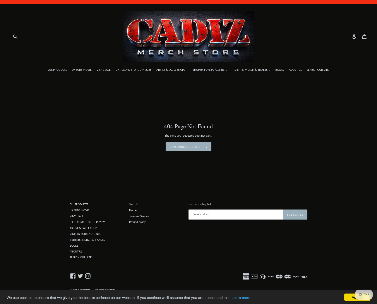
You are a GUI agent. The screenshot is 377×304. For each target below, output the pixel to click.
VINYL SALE (104, 70)
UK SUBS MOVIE (82, 70)
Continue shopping (185, 146)
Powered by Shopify (105, 290)
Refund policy (137, 222)
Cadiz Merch (84, 290)
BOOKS (279, 70)
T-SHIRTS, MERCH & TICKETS (252, 70)
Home (133, 210)
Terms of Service (139, 216)
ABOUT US (295, 70)
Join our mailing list (199, 204)
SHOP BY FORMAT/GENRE (211, 70)
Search (133, 204)
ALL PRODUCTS (57, 70)
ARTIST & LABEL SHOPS (173, 70)
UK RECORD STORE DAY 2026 (133, 70)
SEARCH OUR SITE (318, 70)
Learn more (241, 297)
